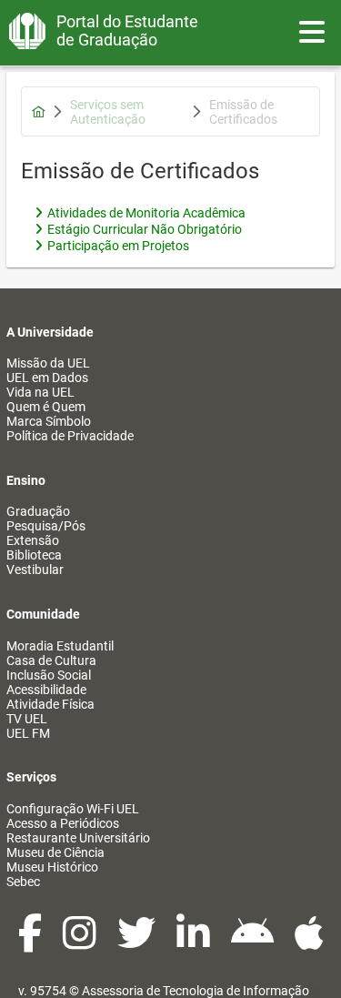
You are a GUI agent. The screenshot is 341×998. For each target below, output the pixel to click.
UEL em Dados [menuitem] (47, 377)
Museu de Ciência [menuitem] (55, 852)
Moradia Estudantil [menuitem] (60, 646)
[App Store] (309, 942)
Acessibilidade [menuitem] (46, 689)
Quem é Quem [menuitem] (45, 406)
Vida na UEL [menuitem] (40, 392)
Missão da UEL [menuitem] (48, 363)
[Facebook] (31, 942)
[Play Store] (253, 942)
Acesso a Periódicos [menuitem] (62, 823)
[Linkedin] (194, 942)
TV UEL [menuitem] (26, 718)
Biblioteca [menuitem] (34, 555)
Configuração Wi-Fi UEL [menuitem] (72, 808)
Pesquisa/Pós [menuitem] (45, 526)
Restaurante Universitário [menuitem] (78, 838)
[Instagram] (81, 942)
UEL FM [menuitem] (28, 733)
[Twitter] (137, 942)
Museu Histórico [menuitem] (52, 867)
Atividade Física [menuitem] (50, 704)
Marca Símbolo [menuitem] (48, 421)
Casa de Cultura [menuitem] (51, 660)
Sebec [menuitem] (23, 881)
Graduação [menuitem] (38, 511)
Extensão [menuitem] (32, 540)
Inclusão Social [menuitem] (48, 675)
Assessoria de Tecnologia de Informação (195, 990)
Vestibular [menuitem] (35, 569)
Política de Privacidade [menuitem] (70, 435)
